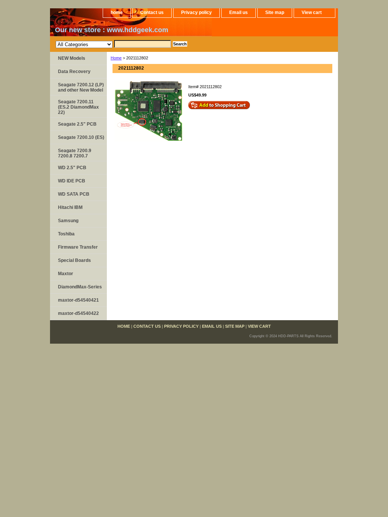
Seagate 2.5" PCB (77, 124)
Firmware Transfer (78, 247)
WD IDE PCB (71, 181)
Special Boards (74, 260)
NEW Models (71, 58)
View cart (312, 12)
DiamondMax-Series (80, 287)
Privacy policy (196, 12)
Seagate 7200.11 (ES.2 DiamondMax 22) (78, 107)
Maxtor (65, 273)
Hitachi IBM (70, 207)
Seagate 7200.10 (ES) (81, 137)
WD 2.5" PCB (72, 167)
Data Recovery (74, 71)
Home (116, 58)
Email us (238, 12)
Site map (274, 12)
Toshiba (66, 234)
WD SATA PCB (73, 194)
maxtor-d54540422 (78, 313)
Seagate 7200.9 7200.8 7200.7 (74, 153)
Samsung (68, 220)
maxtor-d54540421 (78, 300)
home (117, 12)
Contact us (152, 12)
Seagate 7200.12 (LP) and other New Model (81, 87)
